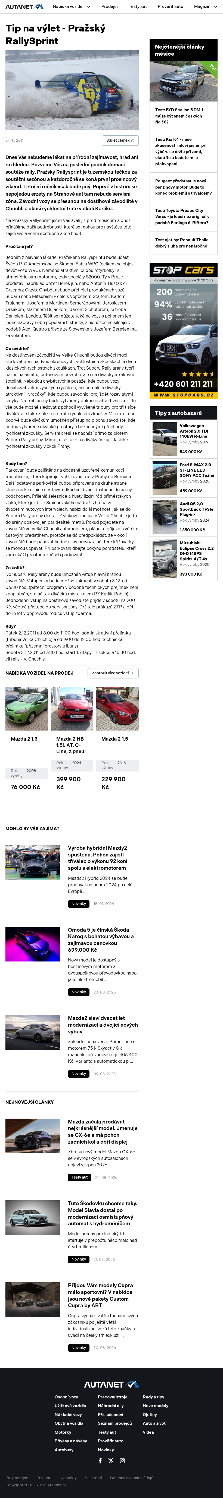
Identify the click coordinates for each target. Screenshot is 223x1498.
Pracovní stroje (113, 1397)
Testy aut (138, 6)
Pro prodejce (16, 1478)
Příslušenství (110, 1414)
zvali (75, 220)
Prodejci (109, 6)
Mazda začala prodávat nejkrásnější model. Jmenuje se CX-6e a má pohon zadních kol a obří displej (103, 1132)
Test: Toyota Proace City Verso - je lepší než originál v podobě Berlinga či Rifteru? (182, 216)
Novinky (79, 904)
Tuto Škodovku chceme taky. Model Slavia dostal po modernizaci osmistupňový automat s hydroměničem (102, 1213)
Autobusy (64, 1450)
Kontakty (69, 1478)
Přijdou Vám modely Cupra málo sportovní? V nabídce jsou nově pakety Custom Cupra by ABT (100, 1295)
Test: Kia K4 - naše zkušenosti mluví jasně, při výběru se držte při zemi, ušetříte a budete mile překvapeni (180, 151)
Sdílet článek (118, 140)
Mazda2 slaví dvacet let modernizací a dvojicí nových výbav (103, 1024)
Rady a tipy (153, 1397)
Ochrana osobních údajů (131, 1478)
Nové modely (155, 1405)
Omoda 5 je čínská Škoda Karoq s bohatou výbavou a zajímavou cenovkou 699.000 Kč (101, 940)
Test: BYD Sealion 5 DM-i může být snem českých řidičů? (186, 94)
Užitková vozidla (70, 1405)
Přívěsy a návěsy (71, 1441)
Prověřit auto (170, 6)
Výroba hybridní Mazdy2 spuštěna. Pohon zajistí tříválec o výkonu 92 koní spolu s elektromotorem (97, 858)
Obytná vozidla (69, 1423)
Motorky (63, 1432)
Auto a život (154, 1423)
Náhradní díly (111, 1405)
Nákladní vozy (68, 1414)
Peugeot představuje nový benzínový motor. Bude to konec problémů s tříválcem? (183, 187)
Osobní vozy (66, 1397)
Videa (148, 1432)
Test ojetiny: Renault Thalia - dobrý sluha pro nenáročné (183, 243)
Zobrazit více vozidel (110, 673)
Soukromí (93, 1478)
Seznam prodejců (115, 1423)
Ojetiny (150, 1414)
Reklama (44, 1478)
